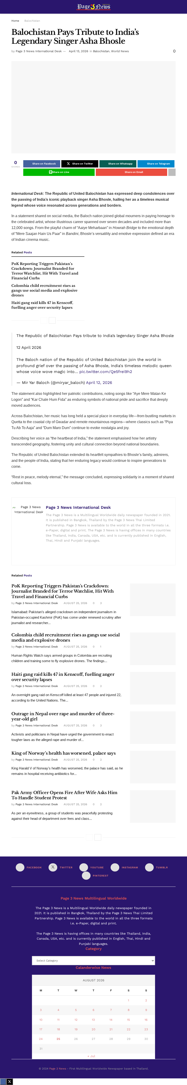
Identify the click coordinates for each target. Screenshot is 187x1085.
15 (128, 1019)
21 (110, 1029)
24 (41, 1039)
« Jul (91, 1056)
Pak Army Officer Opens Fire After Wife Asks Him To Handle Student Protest (64, 795)
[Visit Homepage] (93, 7)
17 (40, 1029)
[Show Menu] (13, 7)
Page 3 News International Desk (39, 51)
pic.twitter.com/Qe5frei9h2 (105, 371)
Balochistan (32, 20)
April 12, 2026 (99, 382)
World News (120, 51)
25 (58, 1039)
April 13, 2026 (78, 51)
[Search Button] (174, 7)
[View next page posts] (52, 320)
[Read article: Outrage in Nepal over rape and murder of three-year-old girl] (153, 727)
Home (15, 20)
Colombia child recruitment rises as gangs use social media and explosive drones (44, 290)
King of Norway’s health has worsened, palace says (63, 753)
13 (93, 1019)
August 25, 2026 (75, 603)
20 (93, 1029)
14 (110, 1019)
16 (146, 1019)
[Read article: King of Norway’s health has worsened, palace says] (153, 767)
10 (40, 1019)
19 (76, 1029)
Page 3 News (57, 1068)
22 (128, 1029)
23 (146, 1029)
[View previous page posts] (43, 320)
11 (58, 1019)
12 (76, 1019)
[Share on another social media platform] (172, 172)
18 (58, 1029)
